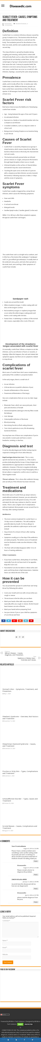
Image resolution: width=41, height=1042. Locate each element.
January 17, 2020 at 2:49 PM (30, 882)
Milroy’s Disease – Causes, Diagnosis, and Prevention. (14, 653)
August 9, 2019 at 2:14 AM (30, 868)
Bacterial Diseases (21, 23)
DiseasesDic (8, 23)
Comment (6, 921)
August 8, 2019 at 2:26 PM (31, 848)
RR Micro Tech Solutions (16, 1021)
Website (5, 954)
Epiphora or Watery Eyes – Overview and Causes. (27, 658)
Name (5, 940)
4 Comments (8, 25)
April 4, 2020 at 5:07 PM (31, 895)
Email (5, 947)
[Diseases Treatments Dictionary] (21, 5)
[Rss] (20, 1027)
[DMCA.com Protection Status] (25, 1024)
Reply (35, 861)
